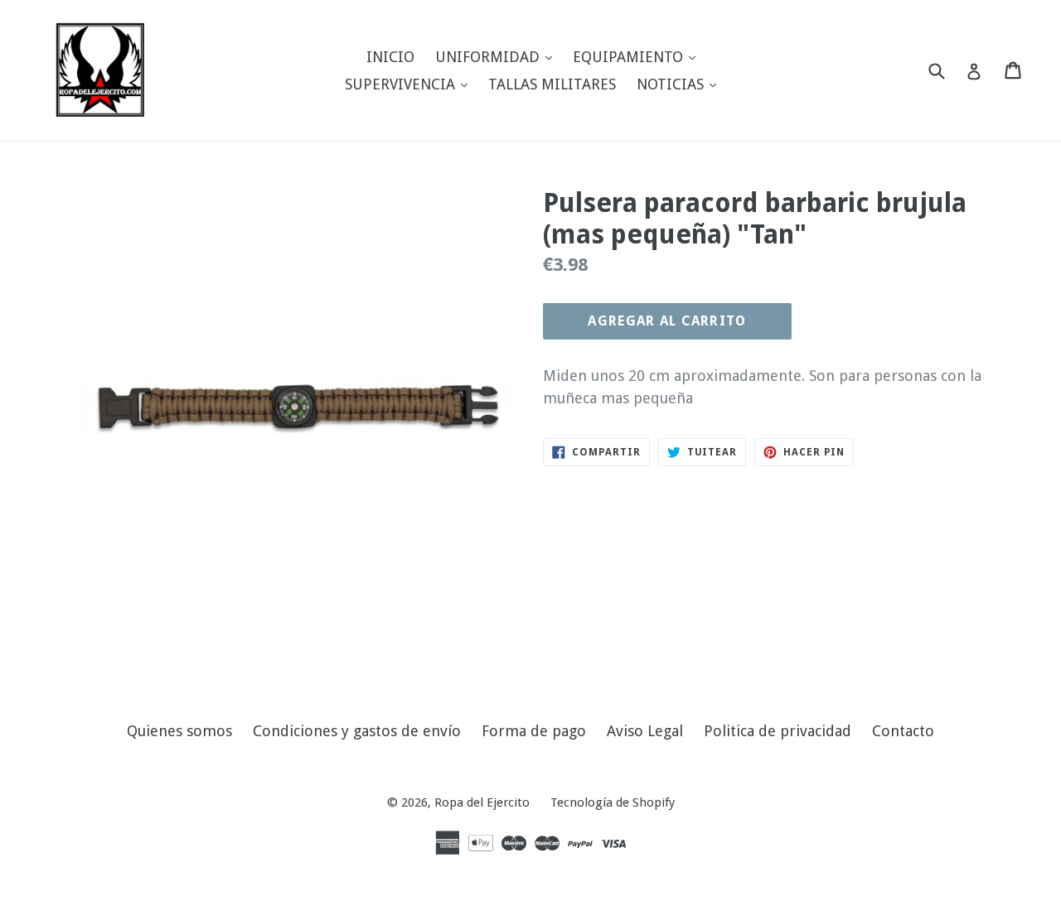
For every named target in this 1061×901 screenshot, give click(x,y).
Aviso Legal (645, 731)
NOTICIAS (680, 84)
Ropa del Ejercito (482, 802)
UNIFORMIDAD (497, 56)
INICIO (390, 56)
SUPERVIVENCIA (410, 84)
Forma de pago (534, 731)
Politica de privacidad (777, 731)
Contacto (903, 731)
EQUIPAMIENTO (638, 56)
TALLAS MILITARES (552, 84)
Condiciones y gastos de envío (357, 731)
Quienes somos (179, 731)
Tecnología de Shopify (612, 802)
